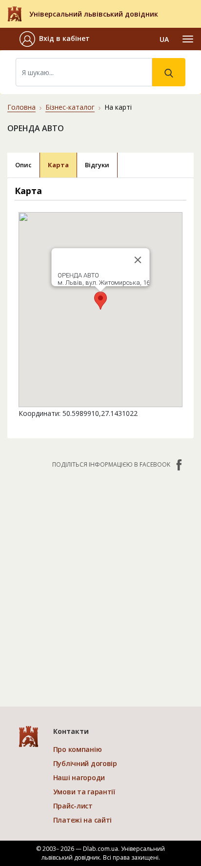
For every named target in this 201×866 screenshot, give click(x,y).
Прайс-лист (73, 805)
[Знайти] (168, 72)
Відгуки (97, 164)
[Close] (138, 260)
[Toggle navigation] (188, 39)
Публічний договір (85, 763)
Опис (23, 164)
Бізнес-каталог (70, 107)
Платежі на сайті (82, 820)
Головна (21, 107)
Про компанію (77, 749)
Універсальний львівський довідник (93, 14)
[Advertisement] (100, 582)
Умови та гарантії (84, 791)
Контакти (71, 731)
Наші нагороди (79, 777)
